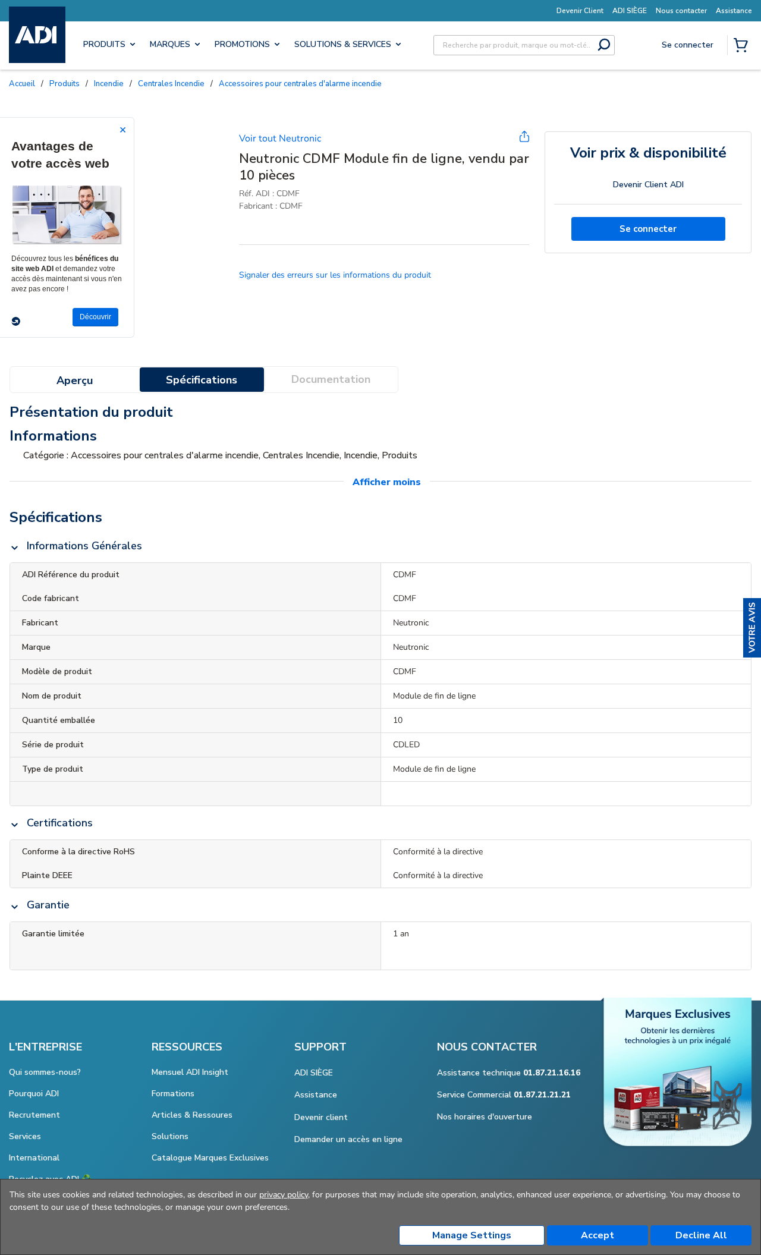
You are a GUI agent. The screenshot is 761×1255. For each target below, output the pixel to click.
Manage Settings (471, 1235)
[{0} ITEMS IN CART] (743, 46)
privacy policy (283, 1194)
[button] (752, 628)
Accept (597, 1235)
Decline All (701, 1235)
